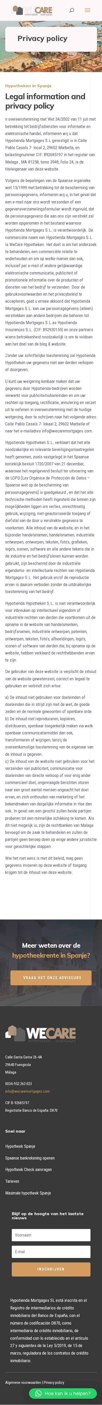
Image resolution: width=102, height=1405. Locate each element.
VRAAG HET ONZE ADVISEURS (52, 978)
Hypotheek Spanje (20, 1146)
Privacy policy (54, 1382)
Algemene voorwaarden (23, 1382)
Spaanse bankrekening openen (30, 1158)
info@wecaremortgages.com (27, 1091)
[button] (63, 1393)
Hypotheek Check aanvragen (28, 1169)
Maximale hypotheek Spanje (28, 1193)
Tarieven (12, 1181)
